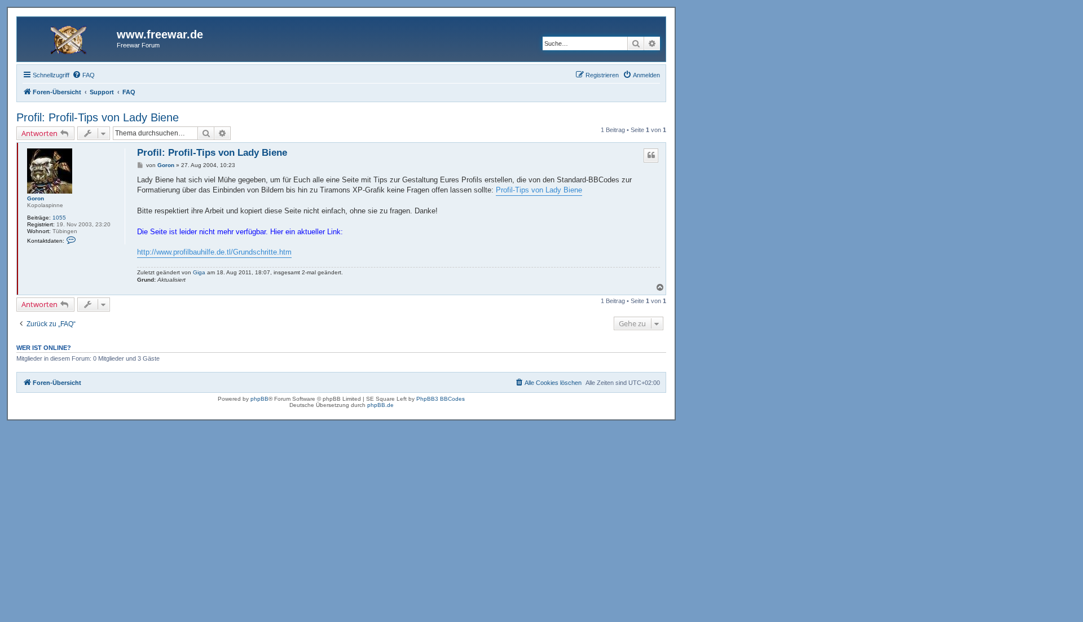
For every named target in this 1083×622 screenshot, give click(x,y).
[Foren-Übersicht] (68, 38)
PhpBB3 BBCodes (440, 399)
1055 (59, 217)
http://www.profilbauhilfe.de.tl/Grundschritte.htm (214, 252)
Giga (199, 272)
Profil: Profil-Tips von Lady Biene (97, 117)
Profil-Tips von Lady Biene (539, 190)
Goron (35, 198)
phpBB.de (380, 405)
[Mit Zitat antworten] (651, 155)
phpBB (259, 399)
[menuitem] (83, 75)
